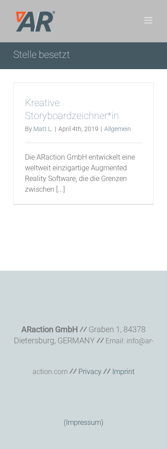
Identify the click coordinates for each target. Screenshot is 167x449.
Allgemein (117, 128)
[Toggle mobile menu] (149, 20)
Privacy (90, 371)
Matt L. (43, 128)
